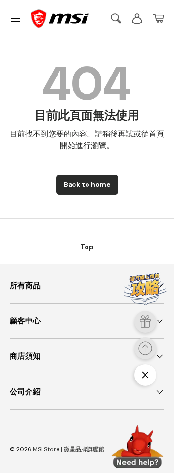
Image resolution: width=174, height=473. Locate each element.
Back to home (87, 184)
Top (87, 247)
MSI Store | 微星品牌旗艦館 (68, 449)
